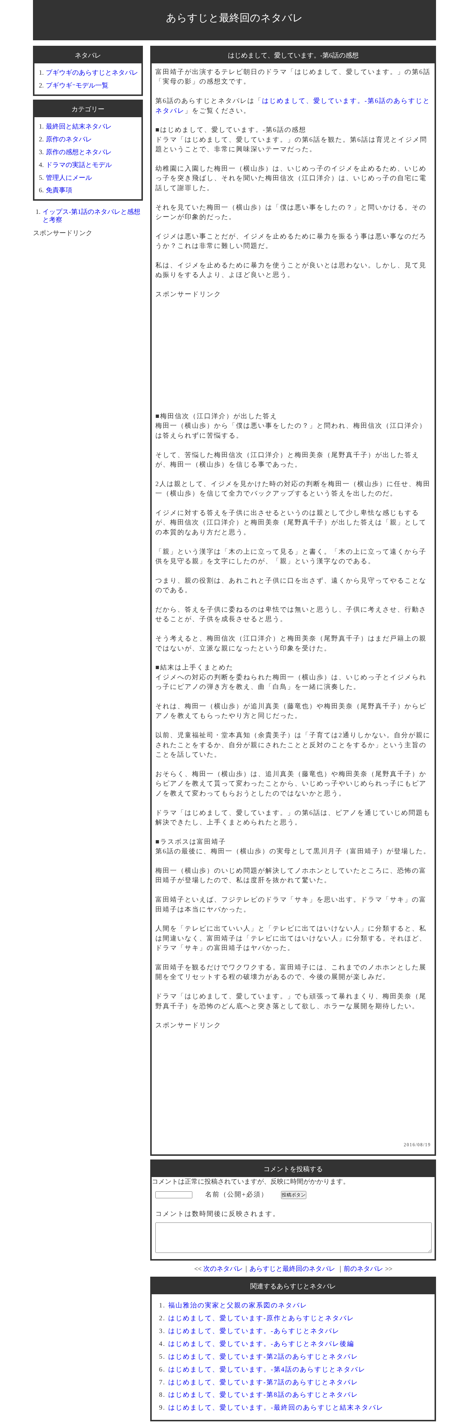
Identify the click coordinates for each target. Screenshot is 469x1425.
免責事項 (59, 190)
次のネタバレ (223, 1268)
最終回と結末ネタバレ (79, 126)
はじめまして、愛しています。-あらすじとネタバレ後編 (261, 1343)
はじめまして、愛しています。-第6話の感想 (293, 55)
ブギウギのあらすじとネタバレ (92, 72)
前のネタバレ (363, 1268)
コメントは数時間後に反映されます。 (217, 1213)
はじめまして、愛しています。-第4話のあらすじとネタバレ (267, 1369)
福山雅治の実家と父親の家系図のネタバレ (237, 1305)
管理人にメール (69, 177)
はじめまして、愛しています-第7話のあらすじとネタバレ (263, 1382)
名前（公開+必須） (236, 1194)
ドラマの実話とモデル (79, 164)
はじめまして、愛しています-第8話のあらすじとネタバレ (263, 1394)
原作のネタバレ (69, 139)
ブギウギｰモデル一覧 (77, 85)
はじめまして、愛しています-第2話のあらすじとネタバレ (263, 1356)
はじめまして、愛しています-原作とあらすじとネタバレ (261, 1318)
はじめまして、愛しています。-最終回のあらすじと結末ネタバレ (276, 1407)
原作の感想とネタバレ (79, 152)
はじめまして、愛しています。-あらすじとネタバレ (254, 1331)
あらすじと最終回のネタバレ (234, 17)
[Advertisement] (293, 360)
